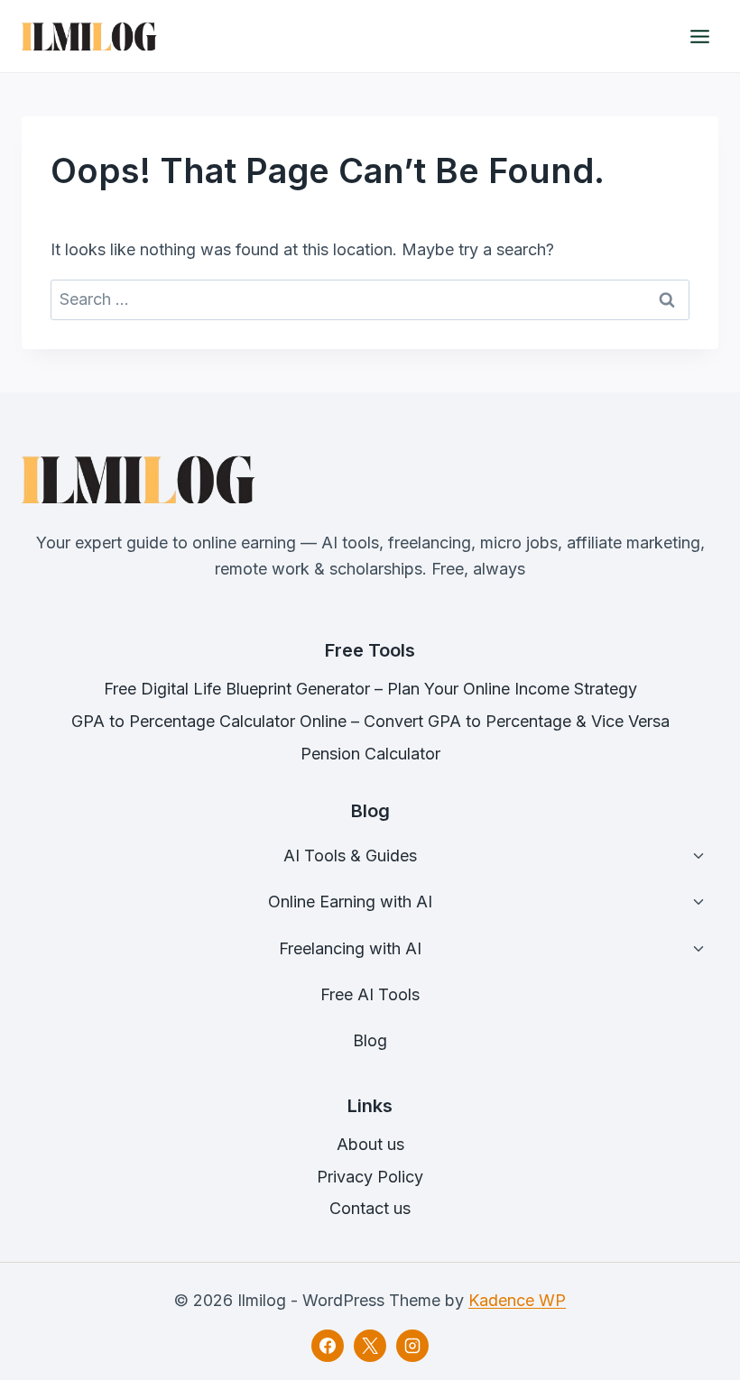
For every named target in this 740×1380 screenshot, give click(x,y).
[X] (370, 1345)
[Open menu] (699, 36)
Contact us (370, 1208)
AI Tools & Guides (350, 855)
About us (370, 1144)
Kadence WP (517, 1300)
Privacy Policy (370, 1176)
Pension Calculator (370, 753)
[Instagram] (412, 1345)
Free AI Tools (370, 994)
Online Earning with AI (350, 901)
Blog (370, 1040)
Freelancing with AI (350, 948)
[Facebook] (327, 1345)
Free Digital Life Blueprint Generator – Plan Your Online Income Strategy (370, 688)
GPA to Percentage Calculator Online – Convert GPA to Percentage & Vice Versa (370, 721)
